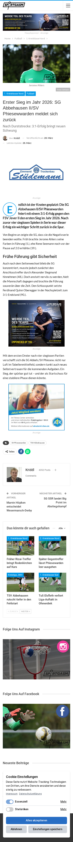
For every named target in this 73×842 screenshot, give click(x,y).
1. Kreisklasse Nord (14, 93)
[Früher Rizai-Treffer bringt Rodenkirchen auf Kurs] (20, 545)
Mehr (63, 801)
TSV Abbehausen (37, 443)
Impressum (12, 793)
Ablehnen (16, 829)
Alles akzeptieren (36, 820)
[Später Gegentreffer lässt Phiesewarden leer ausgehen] (52, 545)
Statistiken (21, 809)
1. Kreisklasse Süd (49, 575)
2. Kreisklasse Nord (50, 538)
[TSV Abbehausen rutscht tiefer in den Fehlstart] (20, 582)
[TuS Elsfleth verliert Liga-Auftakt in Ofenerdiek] (52, 582)
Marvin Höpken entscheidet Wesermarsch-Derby (19, 506)
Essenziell (21, 801)
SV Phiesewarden (19, 443)
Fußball (30, 93)
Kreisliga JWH (15, 575)
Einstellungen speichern (47, 829)
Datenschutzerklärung (30, 793)
